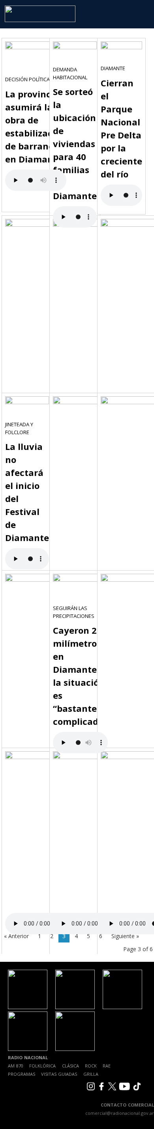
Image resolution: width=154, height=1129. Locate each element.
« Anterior (16, 936)
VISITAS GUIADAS (59, 1074)
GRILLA (90, 1074)
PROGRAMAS (21, 1074)
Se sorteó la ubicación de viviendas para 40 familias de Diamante (75, 144)
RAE (107, 1066)
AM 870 (15, 1066)
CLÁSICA (70, 1066)
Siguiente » (125, 936)
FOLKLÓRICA (42, 1066)
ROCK (91, 1066)
